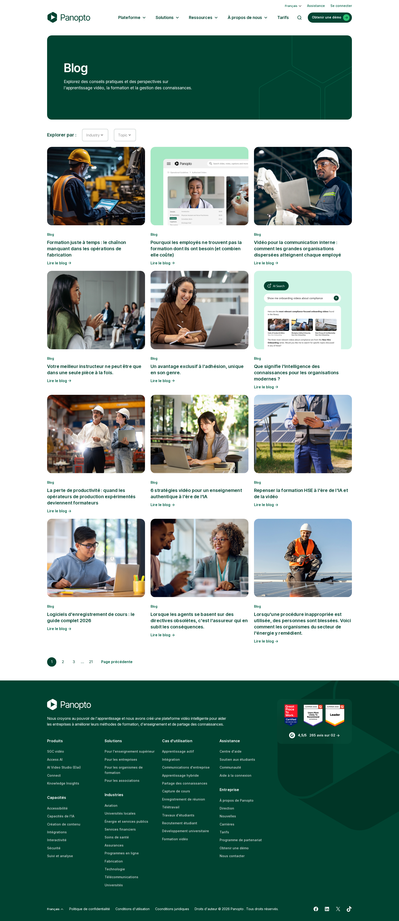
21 (91, 661)
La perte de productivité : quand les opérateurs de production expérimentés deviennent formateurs (91, 497)
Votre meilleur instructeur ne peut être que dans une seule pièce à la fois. (94, 369)
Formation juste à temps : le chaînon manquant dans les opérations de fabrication (86, 249)
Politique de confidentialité (89, 909)
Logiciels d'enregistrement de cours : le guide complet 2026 (91, 617)
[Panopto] (69, 17)
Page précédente (117, 661)
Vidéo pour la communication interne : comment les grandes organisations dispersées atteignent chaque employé (297, 249)
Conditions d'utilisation (132, 909)
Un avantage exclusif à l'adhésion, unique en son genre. (197, 369)
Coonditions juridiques (172, 909)
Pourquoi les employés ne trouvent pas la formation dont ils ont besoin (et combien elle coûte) (196, 249)
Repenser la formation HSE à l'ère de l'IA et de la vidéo (301, 493)
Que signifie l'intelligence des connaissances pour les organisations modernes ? (296, 373)
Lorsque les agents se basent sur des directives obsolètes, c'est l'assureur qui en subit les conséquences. (199, 621)
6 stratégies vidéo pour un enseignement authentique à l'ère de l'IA (196, 493)
